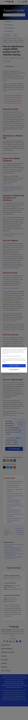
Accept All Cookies (14, 365)
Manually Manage (14, 369)
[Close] (25, 348)
